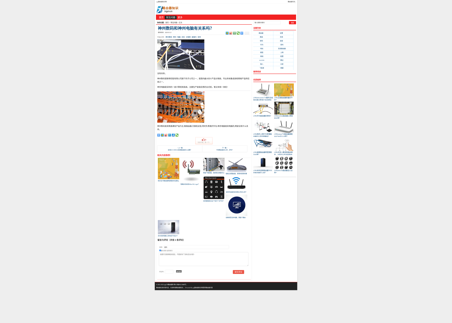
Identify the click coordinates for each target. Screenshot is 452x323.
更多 (180, 17)
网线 (263, 56)
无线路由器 (283, 48)
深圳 (199, 37)
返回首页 (170, 251)
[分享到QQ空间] (227, 33)
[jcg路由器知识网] (168, 9)
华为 (263, 45)
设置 (283, 33)
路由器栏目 (291, 2)
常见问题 (170, 17)
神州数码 (168, 37)
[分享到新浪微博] (230, 33)
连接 (283, 41)
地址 (263, 48)
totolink (263, 60)
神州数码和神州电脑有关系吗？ (186, 28)
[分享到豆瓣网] (234, 33)
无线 (283, 37)
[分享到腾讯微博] (169, 135)
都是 (263, 52)
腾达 (283, 60)
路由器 (263, 33)
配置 (283, 56)
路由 (263, 37)
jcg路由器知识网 (162, 2)
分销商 (188, 37)
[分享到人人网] (173, 135)
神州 (174, 37)
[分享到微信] (238, 33)
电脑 (179, 37)
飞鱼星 (263, 68)
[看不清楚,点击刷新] (179, 271)
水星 (283, 64)
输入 (263, 64)
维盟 (283, 68)
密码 (263, 41)
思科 (283, 45)
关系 (183, 37)
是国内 (194, 37)
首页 (161, 17)
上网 (283, 52)
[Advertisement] (70, 306)
